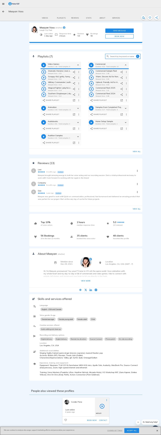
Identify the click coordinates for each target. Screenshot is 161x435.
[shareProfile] (156, 17)
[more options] (78, 72)
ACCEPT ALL (132, 430)
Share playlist (52, 100)
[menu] (3, 3)
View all (136, 151)
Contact (103, 420)
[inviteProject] (143, 17)
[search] (107, 56)
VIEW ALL (136, 209)
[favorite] (150, 17)
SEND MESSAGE (119, 31)
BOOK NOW (119, 36)
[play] (43, 72)
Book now (92, 420)
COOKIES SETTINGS (114, 430)
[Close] (157, 430)
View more (86, 281)
